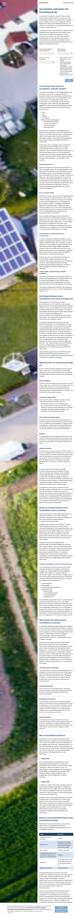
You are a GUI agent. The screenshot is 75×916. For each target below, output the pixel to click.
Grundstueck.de (43, 2)
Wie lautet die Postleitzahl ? (45, 49)
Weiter (69, 80)
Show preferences (61, 911)
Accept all (61, 907)
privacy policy (39, 911)
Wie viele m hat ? (44, 58)
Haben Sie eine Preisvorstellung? (61, 49)
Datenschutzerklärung (65, 76)
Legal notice (10, 912)
